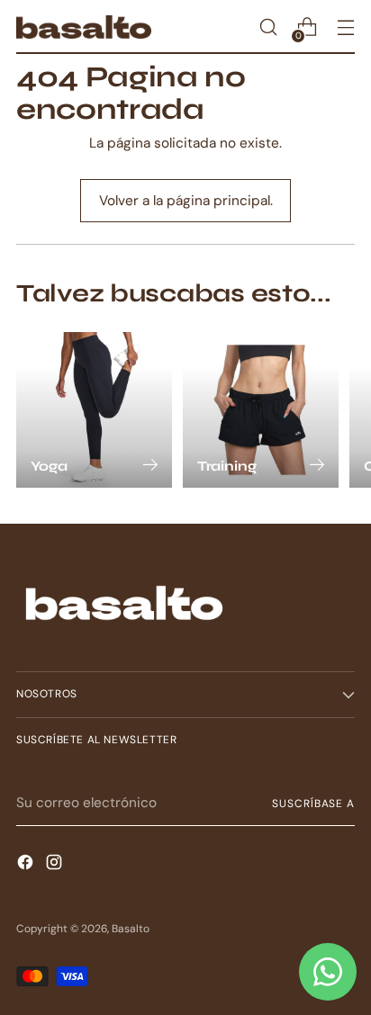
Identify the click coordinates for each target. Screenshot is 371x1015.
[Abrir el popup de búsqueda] (267, 27)
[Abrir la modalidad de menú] (345, 27)
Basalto (130, 928)
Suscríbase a (313, 803)
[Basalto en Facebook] (27, 865)
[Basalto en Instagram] (56, 865)
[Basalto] (83, 27)
